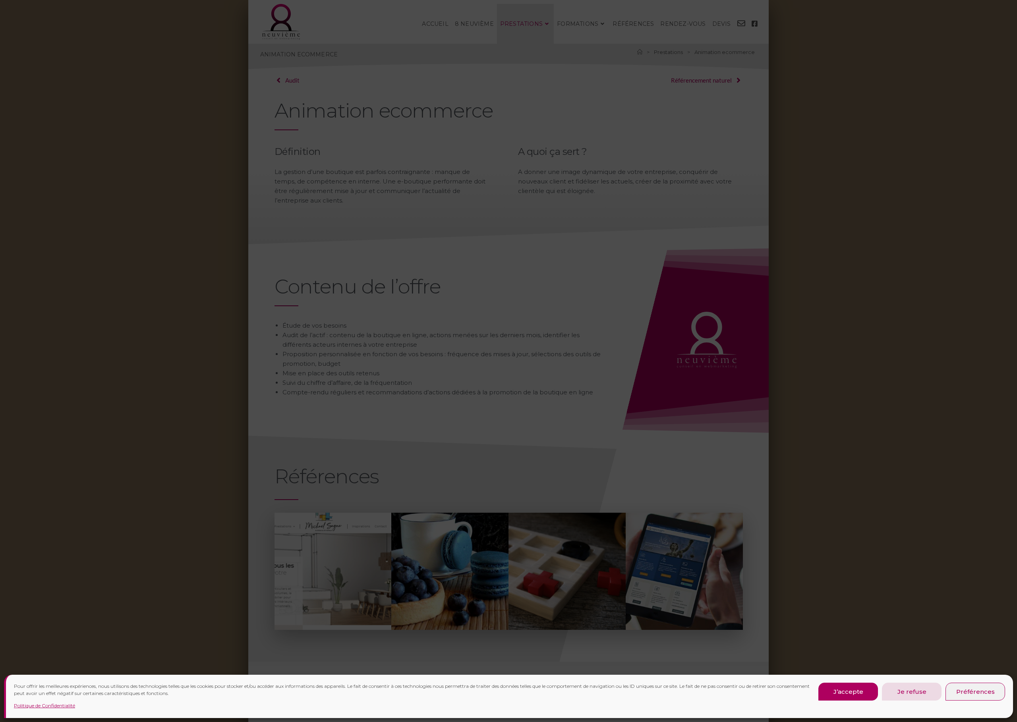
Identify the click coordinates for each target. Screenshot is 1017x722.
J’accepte (848, 691)
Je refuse (911, 691)
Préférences (975, 691)
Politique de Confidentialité (44, 705)
